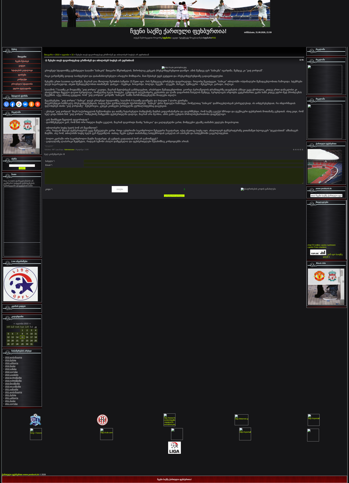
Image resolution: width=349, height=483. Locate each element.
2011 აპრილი (11, 398)
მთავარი (48, 55)
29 (22, 344)
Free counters (320, 247)
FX (313, 245)
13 (12, 337)
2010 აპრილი (11, 363)
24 (31, 341)
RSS (214, 38)
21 (17, 341)
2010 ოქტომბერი (13, 381)
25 (36, 341)
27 (12, 344)
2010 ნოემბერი (12, 383)
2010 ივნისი (11, 369)
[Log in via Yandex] (37, 104)
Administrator (69, 150)
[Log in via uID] (6, 104)
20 (12, 341)
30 (27, 344)
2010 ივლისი (11, 372)
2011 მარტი (10, 395)
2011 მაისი (10, 401)
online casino (320, 245)
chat (309, 245)
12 (8, 337)
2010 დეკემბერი (13, 386)
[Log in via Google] (19, 104)
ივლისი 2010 (22, 323)
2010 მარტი (10, 360)
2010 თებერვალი (13, 357)
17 (31, 337)
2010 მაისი (10, 366)
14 (17, 337)
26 (8, 344)
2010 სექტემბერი (13, 378)
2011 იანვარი (11, 389)
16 (27, 337)
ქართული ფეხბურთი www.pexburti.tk (20, 474)
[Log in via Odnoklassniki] (31, 104)
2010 (57, 55)
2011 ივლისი (11, 404)
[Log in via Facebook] (12, 104)
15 (22, 337)
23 (27, 341)
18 (36, 337)
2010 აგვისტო (11, 375)
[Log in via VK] (25, 104)
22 (22, 341)
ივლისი (65, 55)
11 (36, 334)
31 (31, 344)
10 (31, 334)
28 (17, 344)
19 (8, 341)
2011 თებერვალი (13, 392)
